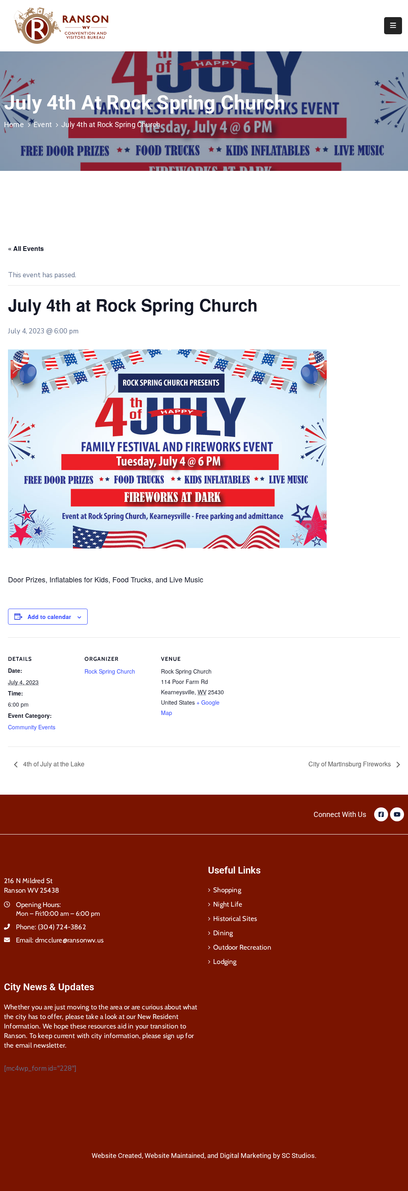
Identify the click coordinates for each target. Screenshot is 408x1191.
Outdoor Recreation (242, 947)
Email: (60, 940)
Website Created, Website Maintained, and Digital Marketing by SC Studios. (204, 1156)
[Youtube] (397, 814)
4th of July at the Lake (53, 763)
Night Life (227, 904)
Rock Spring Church (109, 671)
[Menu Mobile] (393, 25)
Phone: (51, 927)
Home (14, 124)
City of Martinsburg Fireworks (350, 763)
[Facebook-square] (381, 814)
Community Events (31, 727)
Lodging (224, 962)
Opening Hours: (38, 905)
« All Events (26, 248)
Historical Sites (235, 919)
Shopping (227, 890)
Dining (223, 933)
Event (42, 124)
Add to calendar (49, 617)
